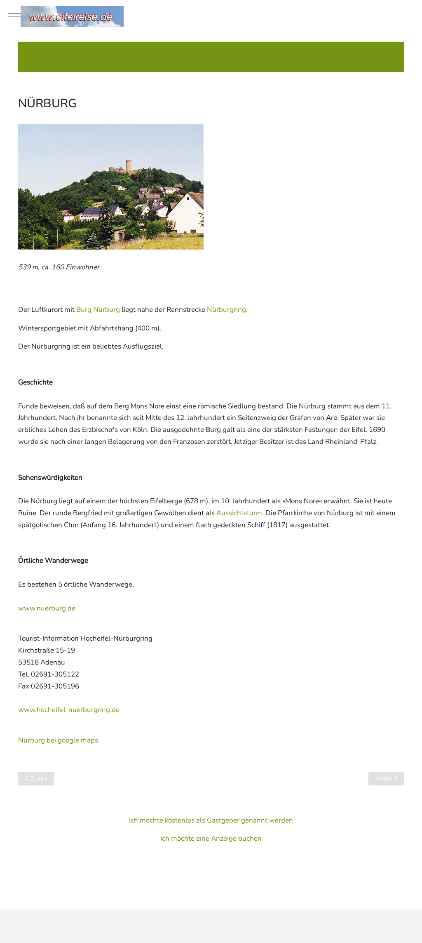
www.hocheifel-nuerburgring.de (69, 709)
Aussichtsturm (239, 513)
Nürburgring (226, 309)
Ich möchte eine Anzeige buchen (211, 838)
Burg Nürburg (98, 309)
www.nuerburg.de (46, 608)
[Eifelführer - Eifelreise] (217, 16)
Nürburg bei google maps (58, 740)
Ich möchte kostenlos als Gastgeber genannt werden (211, 820)
